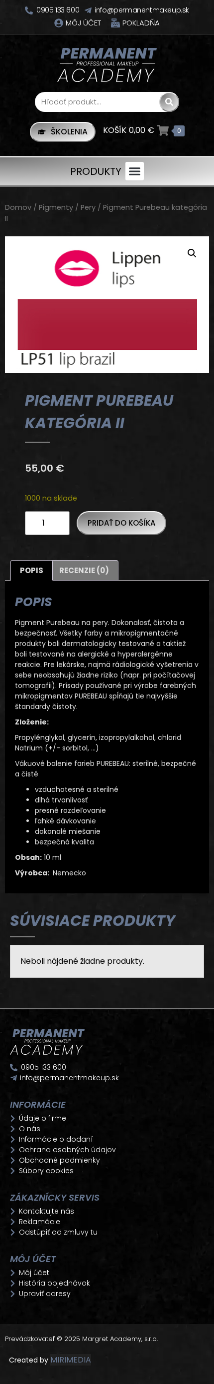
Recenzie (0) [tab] (84, 570)
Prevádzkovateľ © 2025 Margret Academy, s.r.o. (82, 1339)
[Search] (169, 102)
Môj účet (83, 22)
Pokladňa (141, 22)
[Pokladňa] (115, 22)
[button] (134, 171)
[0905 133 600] (29, 10)
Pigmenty (56, 207)
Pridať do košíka (121, 523)
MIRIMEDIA (70, 1360)
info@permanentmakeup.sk (142, 10)
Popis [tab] (31, 570)
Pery (88, 207)
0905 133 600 (57, 10)
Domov (18, 207)
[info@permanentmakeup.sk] (88, 10)
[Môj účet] (58, 22)
